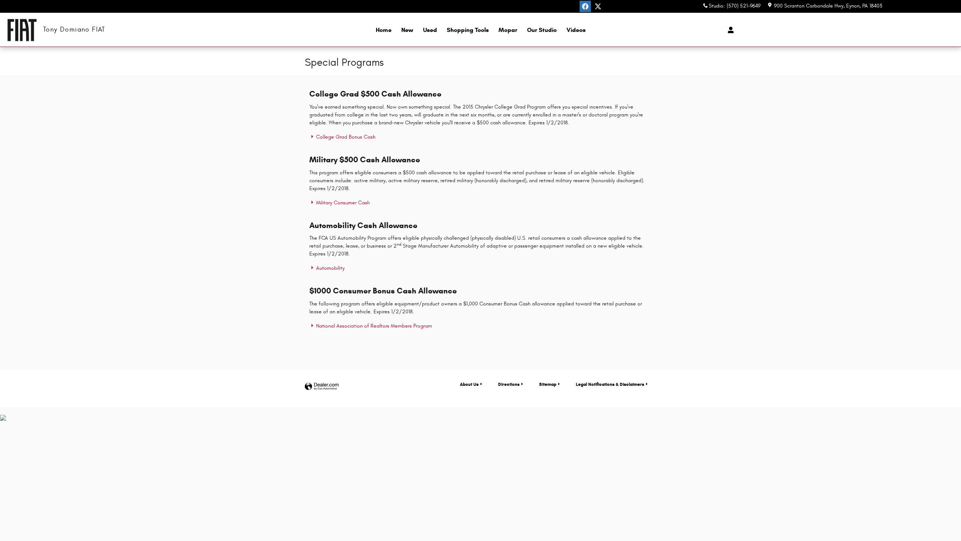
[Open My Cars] (729, 30)
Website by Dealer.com (322, 387)
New (407, 29)
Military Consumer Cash (342, 202)
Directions (509, 384)
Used (430, 29)
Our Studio (542, 29)
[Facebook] (585, 6)
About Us (469, 384)
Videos (576, 29)
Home (384, 29)
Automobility (330, 268)
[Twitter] (598, 6)
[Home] (21, 30)
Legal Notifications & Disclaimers (610, 384)
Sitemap (547, 384)
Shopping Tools (468, 29)
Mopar (508, 29)
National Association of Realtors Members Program (373, 326)
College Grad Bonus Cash (345, 137)
